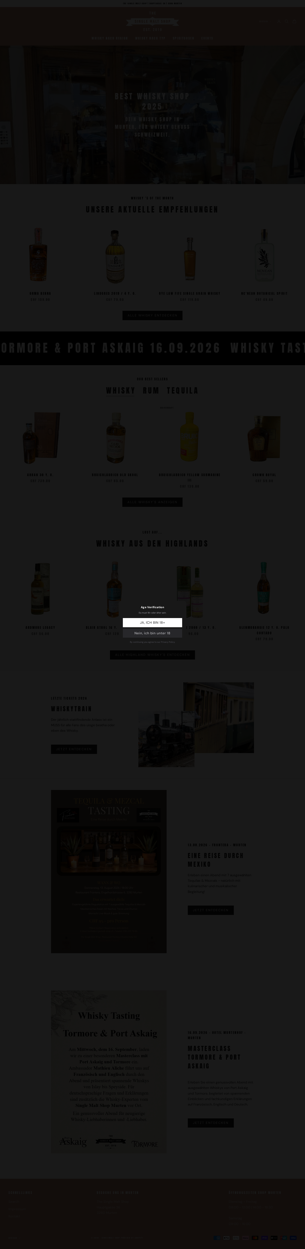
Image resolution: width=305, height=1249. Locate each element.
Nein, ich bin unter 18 (152, 633)
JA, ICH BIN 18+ (152, 622)
